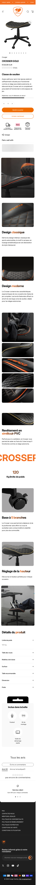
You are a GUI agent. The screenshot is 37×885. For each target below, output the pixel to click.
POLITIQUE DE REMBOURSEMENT (12, 822)
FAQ (3, 811)
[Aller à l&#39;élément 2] (12, 53)
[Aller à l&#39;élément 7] (23, 53)
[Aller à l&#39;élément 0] (10, 53)
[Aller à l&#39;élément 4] (17, 53)
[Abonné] (30, 858)
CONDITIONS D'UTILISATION (11, 830)
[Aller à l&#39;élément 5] (19, 53)
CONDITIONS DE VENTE (9, 827)
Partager (7, 134)
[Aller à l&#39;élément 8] (26, 53)
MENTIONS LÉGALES (8, 816)
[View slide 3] (20, 797)
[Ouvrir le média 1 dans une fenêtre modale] (30, 22)
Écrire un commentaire (18, 765)
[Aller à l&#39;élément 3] (14, 53)
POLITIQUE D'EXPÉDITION (10, 825)
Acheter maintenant (18, 116)
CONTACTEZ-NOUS (8, 813)
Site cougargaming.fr (25, 879)
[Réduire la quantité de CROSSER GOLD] (4, 103)
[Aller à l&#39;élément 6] (21, 53)
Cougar (4, 57)
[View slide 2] (18, 797)
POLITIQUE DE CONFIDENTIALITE (12, 819)
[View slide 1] (15, 797)
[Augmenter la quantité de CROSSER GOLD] (12, 103)
